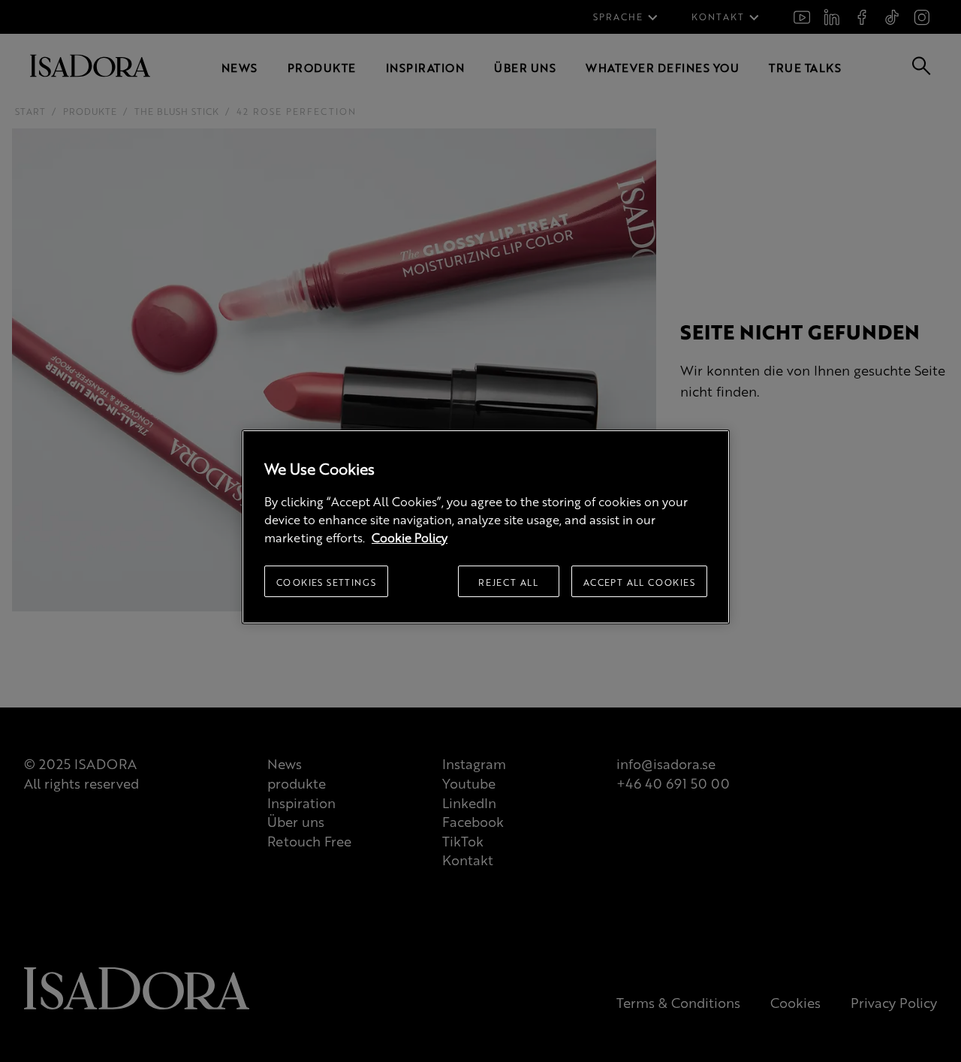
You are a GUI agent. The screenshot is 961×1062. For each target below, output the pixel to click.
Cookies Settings (326, 582)
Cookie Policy (409, 537)
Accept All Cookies (639, 582)
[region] (486, 527)
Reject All (508, 582)
